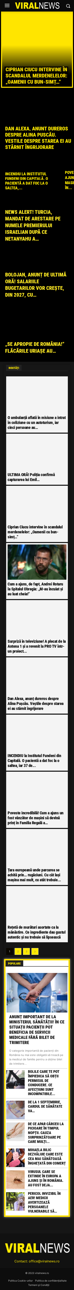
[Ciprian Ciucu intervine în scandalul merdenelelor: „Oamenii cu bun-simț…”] (37, 50)
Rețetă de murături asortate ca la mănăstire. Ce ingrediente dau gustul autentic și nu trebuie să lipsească (36, 932)
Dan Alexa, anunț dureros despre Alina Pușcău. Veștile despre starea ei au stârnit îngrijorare (36, 703)
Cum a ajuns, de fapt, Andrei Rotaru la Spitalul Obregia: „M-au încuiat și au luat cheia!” (35, 589)
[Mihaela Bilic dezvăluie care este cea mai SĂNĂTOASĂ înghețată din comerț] (15, 1157)
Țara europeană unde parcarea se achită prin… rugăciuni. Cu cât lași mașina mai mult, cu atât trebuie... (34, 874)
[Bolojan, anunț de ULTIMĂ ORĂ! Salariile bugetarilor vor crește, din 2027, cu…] (37, 278)
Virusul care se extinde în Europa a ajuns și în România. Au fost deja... (45, 1178)
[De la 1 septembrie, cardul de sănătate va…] (15, 1110)
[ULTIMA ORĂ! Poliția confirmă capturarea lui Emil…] (37, 453)
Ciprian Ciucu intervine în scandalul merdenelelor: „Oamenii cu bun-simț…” (36, 76)
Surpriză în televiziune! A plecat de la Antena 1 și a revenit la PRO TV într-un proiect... (37, 646)
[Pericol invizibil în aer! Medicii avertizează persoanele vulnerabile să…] (15, 1201)
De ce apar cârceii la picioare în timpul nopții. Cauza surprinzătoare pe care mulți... (46, 1133)
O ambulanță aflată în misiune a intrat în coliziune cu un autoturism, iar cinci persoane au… (37, 422)
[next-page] (34, 951)
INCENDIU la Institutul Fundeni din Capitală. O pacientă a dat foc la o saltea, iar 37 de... (34, 760)
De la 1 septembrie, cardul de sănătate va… (45, 1106)
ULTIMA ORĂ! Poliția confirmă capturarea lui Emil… (31, 477)
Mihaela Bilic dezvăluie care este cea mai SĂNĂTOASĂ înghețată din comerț (47, 1156)
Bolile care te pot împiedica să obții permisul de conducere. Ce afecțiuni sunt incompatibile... (43, 1082)
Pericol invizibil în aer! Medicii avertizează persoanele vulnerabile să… (44, 1202)
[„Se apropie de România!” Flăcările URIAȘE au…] (37, 334)
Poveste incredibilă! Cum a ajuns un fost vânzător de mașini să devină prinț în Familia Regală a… (36, 817)
